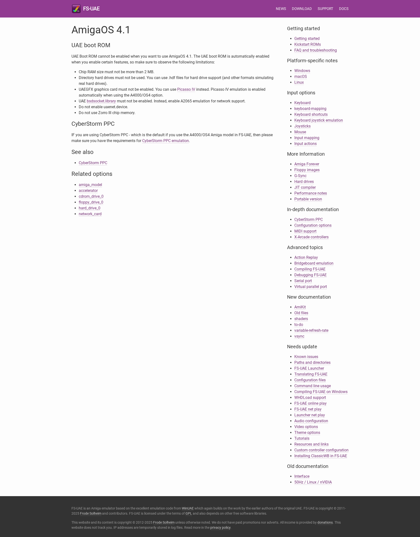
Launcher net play (309, 415)
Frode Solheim (90, 513)
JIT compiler (305, 187)
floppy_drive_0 (91, 202)
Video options (306, 426)
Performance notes (310, 193)
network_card (90, 214)
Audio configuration (311, 421)
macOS (300, 76)
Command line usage (312, 386)
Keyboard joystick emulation (318, 120)
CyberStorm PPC (93, 163)
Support (325, 9)
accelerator (88, 190)
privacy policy (220, 527)
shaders (301, 318)
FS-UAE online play (310, 403)
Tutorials (301, 438)
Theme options (307, 432)
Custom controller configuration (321, 450)
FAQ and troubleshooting (315, 50)
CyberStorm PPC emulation (165, 140)
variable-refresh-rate (311, 330)
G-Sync (300, 175)
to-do (298, 324)
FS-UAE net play (308, 409)
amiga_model (90, 184)
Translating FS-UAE (310, 374)
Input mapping (306, 137)
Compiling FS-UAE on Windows (321, 391)
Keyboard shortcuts (311, 114)
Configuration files (310, 380)
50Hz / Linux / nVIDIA (313, 482)
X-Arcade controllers (311, 237)
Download (302, 9)
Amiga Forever (306, 164)
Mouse (300, 132)
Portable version (308, 199)
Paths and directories (312, 362)
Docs (344, 9)
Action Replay (306, 257)
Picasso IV (186, 89)
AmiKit (300, 307)
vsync (299, 336)
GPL (188, 513)
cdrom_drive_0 (91, 196)
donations (325, 522)
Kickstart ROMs (307, 44)
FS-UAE (91, 9)
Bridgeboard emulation (313, 263)
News (281, 9)
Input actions (305, 143)
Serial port (303, 280)
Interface (301, 476)
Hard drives (304, 181)
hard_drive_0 (89, 208)
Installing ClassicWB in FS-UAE (320, 456)
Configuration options (313, 225)
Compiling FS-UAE (309, 269)
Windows (302, 70)
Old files (301, 313)
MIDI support (305, 231)
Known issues (306, 356)
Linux (299, 82)
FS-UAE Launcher (309, 368)
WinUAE (188, 508)
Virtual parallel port (310, 286)
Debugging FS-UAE (310, 275)
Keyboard (302, 102)
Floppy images (307, 170)
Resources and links (311, 444)
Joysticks (302, 126)
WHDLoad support (310, 397)
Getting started (307, 38)
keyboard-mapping (310, 108)
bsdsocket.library (101, 101)
